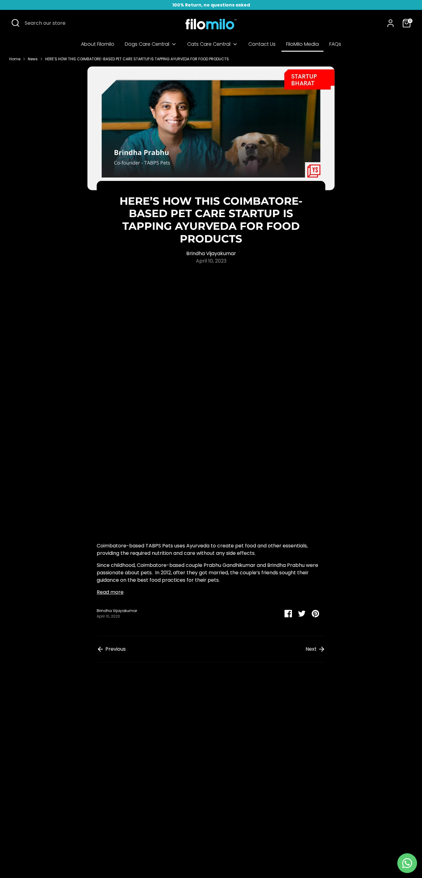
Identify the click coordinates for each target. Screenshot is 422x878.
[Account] (390, 23)
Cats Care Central (209, 44)
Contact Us (262, 44)
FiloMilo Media (302, 44)
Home (14, 59)
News (33, 59)
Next (312, 649)
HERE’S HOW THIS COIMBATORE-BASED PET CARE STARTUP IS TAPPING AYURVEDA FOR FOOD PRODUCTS (137, 59)
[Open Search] (15, 23)
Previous (115, 649)
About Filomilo (97, 44)
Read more (110, 592)
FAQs (335, 44)
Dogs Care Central (148, 44)
